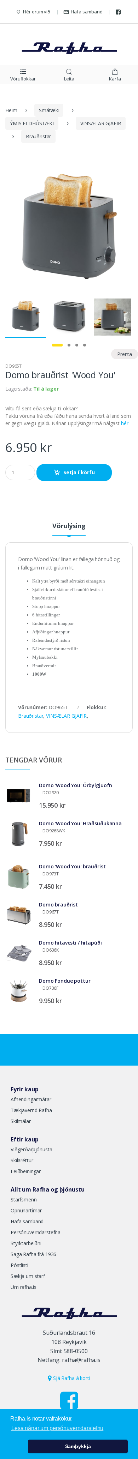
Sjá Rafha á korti (71, 1378)
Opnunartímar (26, 1210)
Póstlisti (19, 1265)
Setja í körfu (79, 472)
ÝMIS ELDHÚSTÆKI (32, 123)
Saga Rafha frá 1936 (33, 1254)
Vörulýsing (69, 526)
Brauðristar (38, 136)
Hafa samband (86, 11)
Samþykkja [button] (78, 1446)
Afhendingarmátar (31, 1099)
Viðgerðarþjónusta (31, 1149)
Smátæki (49, 110)
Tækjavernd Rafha (31, 1110)
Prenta (124, 354)
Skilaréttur (22, 1160)
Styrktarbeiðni (26, 1243)
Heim (11, 110)
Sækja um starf (28, 1276)
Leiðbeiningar (26, 1171)
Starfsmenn (24, 1199)
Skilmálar (21, 1121)
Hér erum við (36, 11)
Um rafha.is (23, 1287)
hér (124, 423)
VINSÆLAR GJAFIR (100, 123)
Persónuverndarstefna (36, 1232)
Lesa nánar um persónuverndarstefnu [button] (57, 1428)
